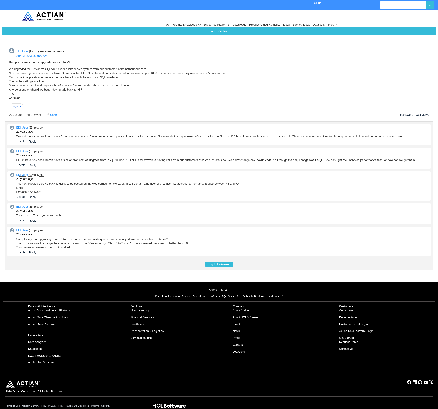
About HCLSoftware (245, 317)
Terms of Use (12, 405)
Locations (239, 351)
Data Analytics (37, 342)
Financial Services (142, 317)
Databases (35, 348)
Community (346, 310)
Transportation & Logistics (147, 331)
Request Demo (348, 342)
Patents (95, 405)
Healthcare (137, 324)
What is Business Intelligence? (263, 296)
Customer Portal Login (353, 324)
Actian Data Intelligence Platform (49, 310)
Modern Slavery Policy (34, 405)
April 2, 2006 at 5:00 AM (31, 55)
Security (105, 405)
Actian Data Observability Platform (50, 317)
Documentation (348, 317)
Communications (141, 338)
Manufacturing (139, 310)
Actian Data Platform (41, 324)
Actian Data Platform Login (356, 331)
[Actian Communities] (44, 16)
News (236, 331)
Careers (238, 344)
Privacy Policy (55, 405)
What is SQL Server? (224, 296)
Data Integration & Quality (44, 355)
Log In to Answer (219, 264)
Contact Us (346, 348)
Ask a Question (219, 31)
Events (237, 324)
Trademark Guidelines (77, 405)
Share (54, 114)
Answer (36, 115)
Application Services (41, 362)
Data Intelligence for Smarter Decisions (180, 296)
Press (236, 338)
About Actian (241, 310)
